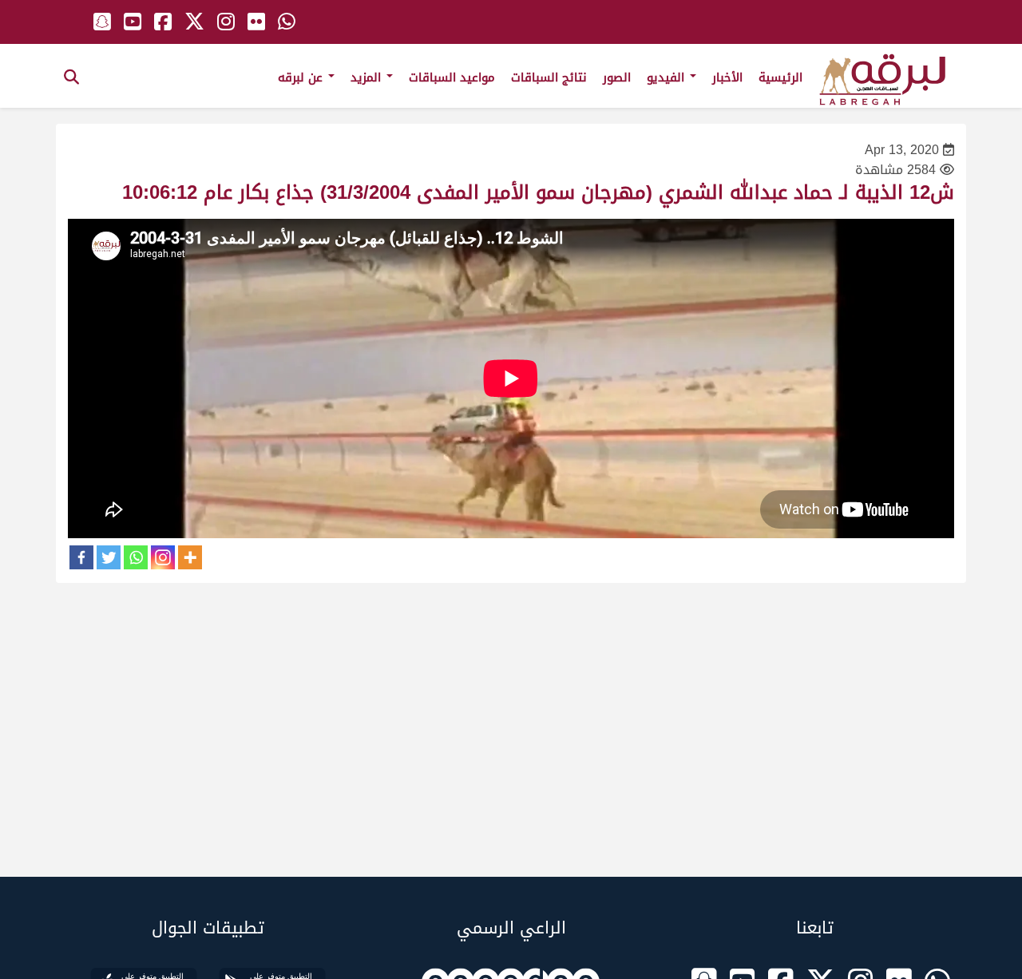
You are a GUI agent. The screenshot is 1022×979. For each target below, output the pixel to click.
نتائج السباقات (549, 77)
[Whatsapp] (136, 557)
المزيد (368, 77)
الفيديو (667, 77)
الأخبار (727, 77)
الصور (617, 77)
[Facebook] (81, 557)
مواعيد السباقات (452, 77)
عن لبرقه (302, 77)
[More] (190, 557)
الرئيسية (780, 77)
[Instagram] (163, 557)
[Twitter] (109, 557)
